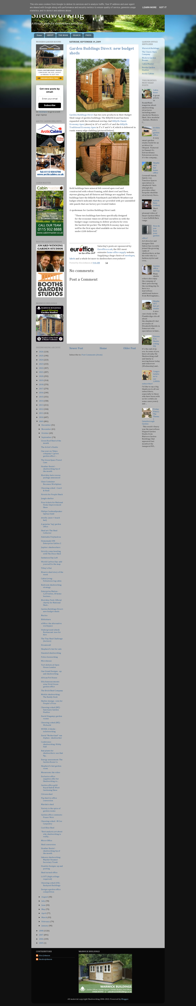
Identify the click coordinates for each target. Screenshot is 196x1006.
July (43, 901)
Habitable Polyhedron (51, 537)
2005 (41, 943)
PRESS (88, 35)
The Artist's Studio (49, 447)
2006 (41, 939)
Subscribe (49, 105)
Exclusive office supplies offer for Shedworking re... (50, 778)
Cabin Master (148, 64)
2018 (41, 385)
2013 (41, 405)
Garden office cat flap (156, 268)
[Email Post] (106, 263)
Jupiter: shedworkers (50, 547)
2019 (41, 380)
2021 (41, 372)
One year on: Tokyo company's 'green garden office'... (50, 453)
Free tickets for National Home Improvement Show (52, 504)
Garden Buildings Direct (81, 115)
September (46, 437)
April (44, 913)
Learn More (149, 7)
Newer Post (76, 348)
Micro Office (46, 841)
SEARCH (77, 35)
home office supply (116, 252)
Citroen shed (47, 794)
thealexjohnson (45, 959)
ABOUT (50, 35)
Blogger (124, 999)
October (45, 433)
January (45, 926)
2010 (41, 417)
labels (72, 259)
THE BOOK (63, 35)
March (44, 917)
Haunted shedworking (51, 653)
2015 (41, 397)
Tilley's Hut (46, 568)
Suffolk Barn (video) (156, 203)
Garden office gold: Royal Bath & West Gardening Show (50, 787)
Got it (163, 7)
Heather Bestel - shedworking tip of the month (50, 468)
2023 (41, 364)
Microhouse (46, 661)
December (46, 425)
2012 (41, 409)
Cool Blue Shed (47, 828)
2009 (41, 421)
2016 (41, 393)
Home (39, 35)
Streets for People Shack (52, 494)
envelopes (130, 256)
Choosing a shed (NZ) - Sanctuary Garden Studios (51, 709)
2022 (41, 368)
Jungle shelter (47, 498)
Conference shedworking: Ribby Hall (51, 744)
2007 (41, 935)
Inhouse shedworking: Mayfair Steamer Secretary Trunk (51, 859)
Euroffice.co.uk (104, 249)
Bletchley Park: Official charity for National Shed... (51, 602)
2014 (41, 401)
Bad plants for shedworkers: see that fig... (52, 753)
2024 (41, 360)
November (46, 429)
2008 (41, 931)
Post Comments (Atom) (92, 355)
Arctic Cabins (148, 74)
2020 (41, 376)
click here (43, 112)
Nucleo (44, 615)
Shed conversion (48, 845)
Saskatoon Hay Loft (49, 558)
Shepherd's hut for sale (51, 649)
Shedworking (57, 15)
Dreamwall (46, 645)
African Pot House (49, 678)
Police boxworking (49, 657)
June (43, 905)
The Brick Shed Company (52, 691)
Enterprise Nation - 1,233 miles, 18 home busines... (51, 593)
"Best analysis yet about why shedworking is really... (51, 834)
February (45, 922)
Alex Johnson (44, 956)
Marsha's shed (47, 804)
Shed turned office (49, 873)
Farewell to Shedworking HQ (156, 341)
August (44, 897)
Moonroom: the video (50, 772)
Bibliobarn (46, 619)
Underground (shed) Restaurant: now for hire (51, 632)
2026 (41, 352)
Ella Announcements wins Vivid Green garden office (50, 684)
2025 (41, 356)
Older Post (129, 348)
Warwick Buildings (150, 48)
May (43, 909)
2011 (41, 413)
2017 (41, 389)
